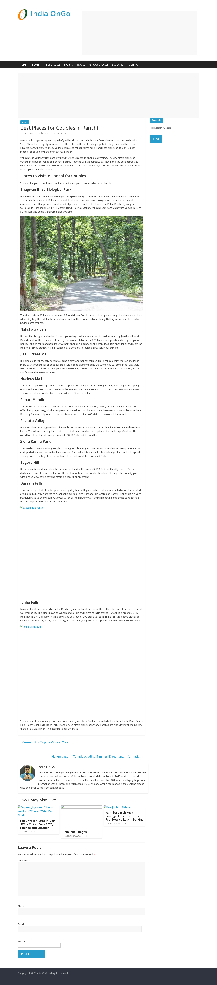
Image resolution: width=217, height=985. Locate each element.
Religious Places (98, 64)
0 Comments (60, 133)
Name (22, 906)
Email (22, 924)
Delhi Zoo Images (74, 832)
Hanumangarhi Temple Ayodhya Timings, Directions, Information (98, 756)
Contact (134, 64)
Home (23, 64)
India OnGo (51, 13)
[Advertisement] (139, 33)
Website (22, 941)
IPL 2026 (34, 64)
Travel (81, 64)
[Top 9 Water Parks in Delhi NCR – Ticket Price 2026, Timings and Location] (38, 807)
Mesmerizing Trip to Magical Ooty (43, 742)
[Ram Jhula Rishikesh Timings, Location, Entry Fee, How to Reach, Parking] (118, 807)
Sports (68, 64)
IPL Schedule (53, 64)
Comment (24, 860)
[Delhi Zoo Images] (81, 807)
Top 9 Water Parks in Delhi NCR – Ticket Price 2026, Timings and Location (38, 824)
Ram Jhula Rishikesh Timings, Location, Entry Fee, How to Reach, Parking (124, 816)
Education (118, 64)
